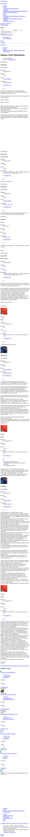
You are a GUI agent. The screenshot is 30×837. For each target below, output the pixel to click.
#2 (3, 179)
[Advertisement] (15, 136)
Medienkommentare (20, 11)
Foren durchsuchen (14, 8)
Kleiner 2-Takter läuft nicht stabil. (8, 672)
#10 (4, 619)
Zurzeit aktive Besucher (8, 21)
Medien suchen (21, 16)
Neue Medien (13, 11)
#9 (3, 510)
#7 (3, 379)
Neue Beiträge (6, 8)
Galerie (5, 15)
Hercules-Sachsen (7, 78)
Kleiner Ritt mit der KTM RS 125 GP (9, 714)
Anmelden (3, 42)
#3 (3, 210)
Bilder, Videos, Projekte (8, 719)
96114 (4, 168)
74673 (4, 331)
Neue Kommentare (14, 16)
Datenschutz (6, 817)
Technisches (6, 677)
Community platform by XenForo (15, 823)
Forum (4, 7)
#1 (3, 88)
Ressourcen (5, 17)
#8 (3, 459)
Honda (4, 758)
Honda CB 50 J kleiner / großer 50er (9, 753)
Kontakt (5, 814)
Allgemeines (6, 738)
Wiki (4, 13)
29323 (4, 233)
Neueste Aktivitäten (13, 12)
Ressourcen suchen (18, 18)
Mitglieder (5, 20)
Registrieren (3, 44)
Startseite (5, 6)
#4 (3, 243)
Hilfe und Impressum (8, 818)
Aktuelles (5, 9)
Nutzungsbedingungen (8, 815)
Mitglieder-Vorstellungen (8, 699)
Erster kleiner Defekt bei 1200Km (8, 733)
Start (4, 819)
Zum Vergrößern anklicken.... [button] (9, 465)
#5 (3, 280)
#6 (3, 342)
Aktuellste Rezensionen (8, 18)
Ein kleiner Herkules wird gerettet (8, 694)
